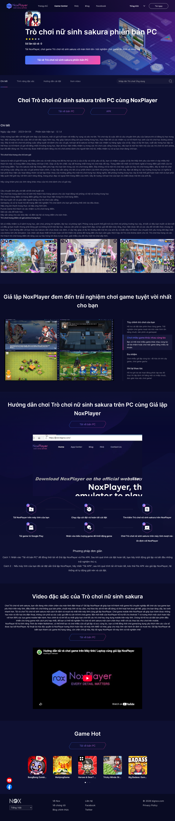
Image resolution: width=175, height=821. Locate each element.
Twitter (88, 809)
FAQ (76, 6)
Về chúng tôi (59, 805)
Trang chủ (43, 6)
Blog (87, 6)
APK (108, 111)
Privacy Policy (150, 805)
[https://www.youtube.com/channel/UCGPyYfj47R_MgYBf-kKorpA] (9, 780)
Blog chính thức (61, 809)
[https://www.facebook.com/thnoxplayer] (9, 787)
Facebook (101, 6)
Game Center (61, 6)
